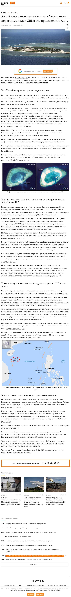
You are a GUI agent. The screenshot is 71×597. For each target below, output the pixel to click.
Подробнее (39, 594)
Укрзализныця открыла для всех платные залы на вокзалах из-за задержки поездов (29, 545)
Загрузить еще (34, 564)
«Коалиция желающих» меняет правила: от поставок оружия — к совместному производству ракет (33, 502)
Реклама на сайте (9, 585)
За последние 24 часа (9, 519)
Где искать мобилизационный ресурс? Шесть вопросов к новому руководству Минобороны (11, 501)
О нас (20, 585)
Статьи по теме (7, 473)
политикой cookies (54, 590)
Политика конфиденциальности (57, 585)
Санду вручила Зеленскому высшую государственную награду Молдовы (26, 523)
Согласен (31, 594)
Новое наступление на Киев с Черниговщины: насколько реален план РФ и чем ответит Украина (55, 501)
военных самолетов (33, 446)
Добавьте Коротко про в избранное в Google (18, 536)
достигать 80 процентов (15, 328)
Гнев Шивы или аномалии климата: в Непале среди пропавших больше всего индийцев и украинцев (35, 555)
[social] (42, 463)
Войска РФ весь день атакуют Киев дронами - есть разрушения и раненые (27, 528)
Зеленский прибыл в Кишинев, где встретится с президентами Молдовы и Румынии (29, 559)
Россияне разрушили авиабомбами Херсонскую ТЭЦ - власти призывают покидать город (31, 532)
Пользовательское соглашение (35, 585)
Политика (18, 495)
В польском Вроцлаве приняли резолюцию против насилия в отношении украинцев (29, 541)
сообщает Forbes (62, 98)
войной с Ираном (21, 77)
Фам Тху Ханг (6, 421)
